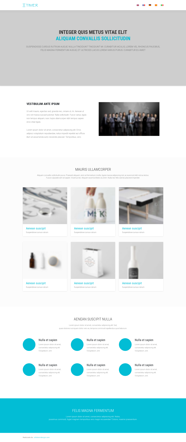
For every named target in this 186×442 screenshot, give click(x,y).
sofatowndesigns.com (42, 437)
